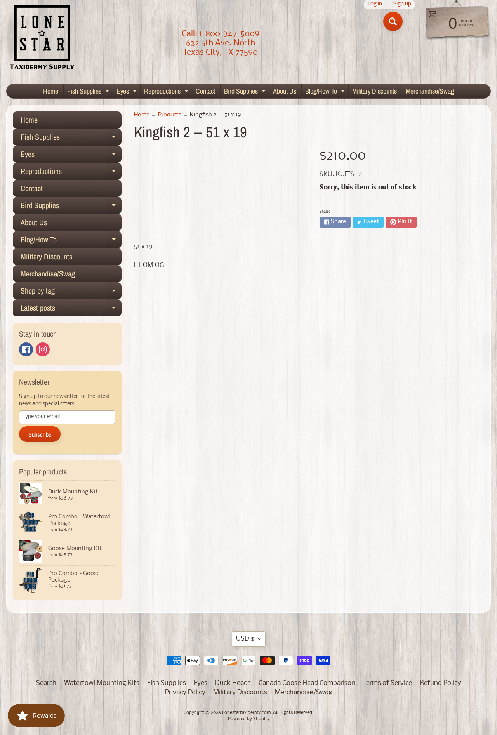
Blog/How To (326, 92)
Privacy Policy (185, 692)
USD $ (245, 639)
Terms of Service (387, 683)
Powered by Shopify (248, 719)
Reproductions (167, 92)
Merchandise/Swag (430, 91)
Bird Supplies (246, 92)
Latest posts (71, 309)
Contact (205, 91)
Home (50, 91)
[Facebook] (26, 349)
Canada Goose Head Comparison (307, 683)
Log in (375, 4)
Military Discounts (374, 91)
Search (46, 683)
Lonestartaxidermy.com (246, 713)
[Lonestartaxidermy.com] (42, 39)
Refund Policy (440, 683)
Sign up (402, 4)
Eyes (127, 92)
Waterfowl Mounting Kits (101, 683)
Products (169, 115)
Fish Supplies (89, 92)
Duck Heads (233, 683)
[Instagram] (43, 349)
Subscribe (39, 434)
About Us (284, 91)
